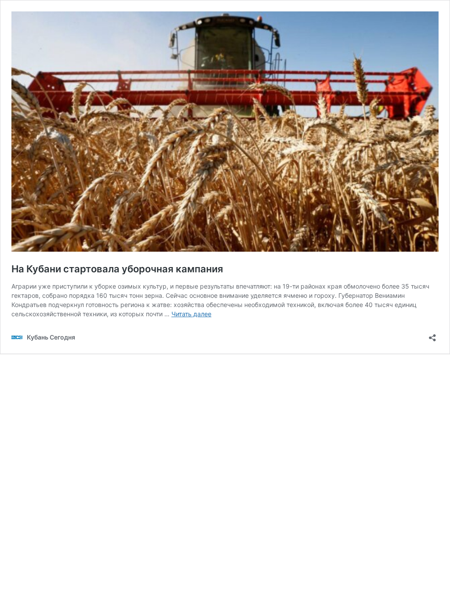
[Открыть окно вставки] (432, 335)
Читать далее (191, 314)
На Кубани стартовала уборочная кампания (117, 269)
